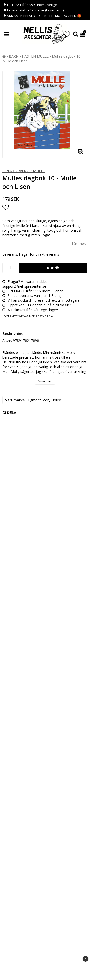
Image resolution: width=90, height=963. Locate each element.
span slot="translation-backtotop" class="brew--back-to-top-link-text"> (85, 959)
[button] (67, 34)
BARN (14, 56)
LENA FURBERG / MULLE (24, 170)
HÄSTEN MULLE (35, 56)
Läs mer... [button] (80, 243)
